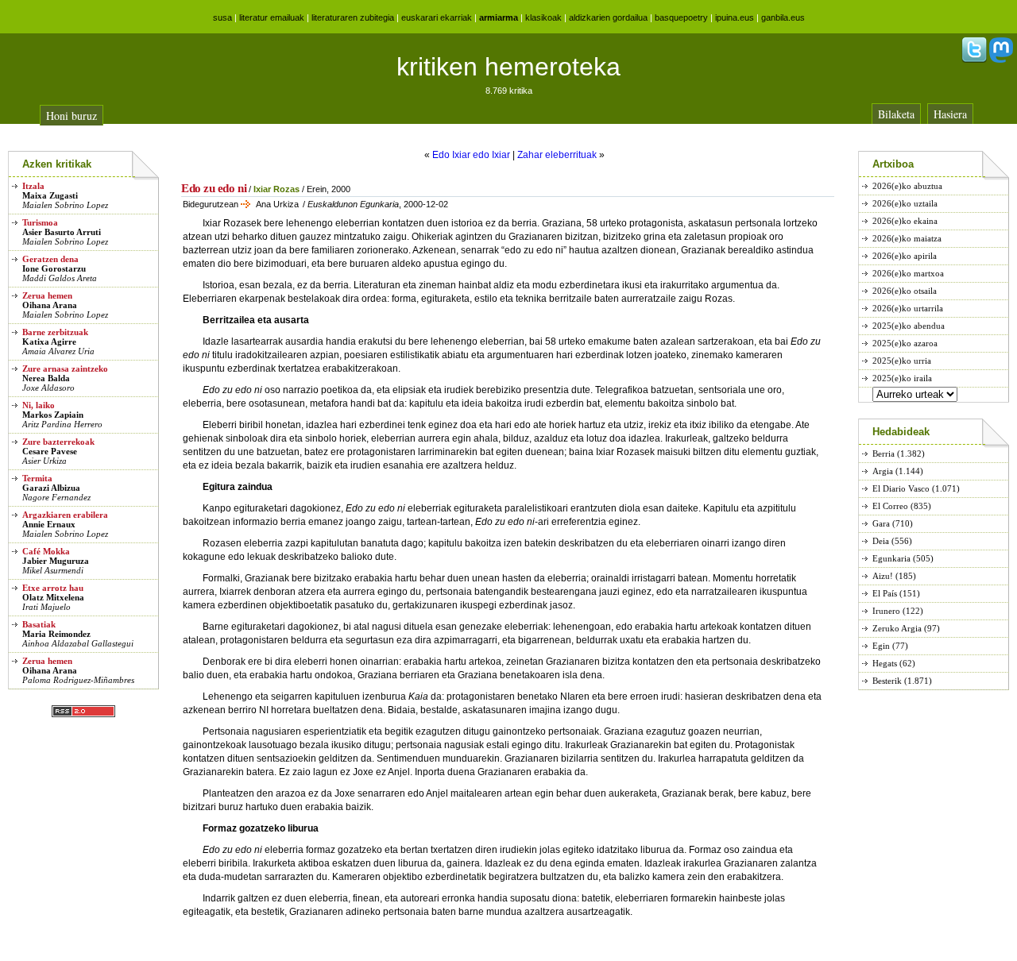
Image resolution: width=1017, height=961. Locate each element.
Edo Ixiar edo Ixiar (471, 154)
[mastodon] (1001, 59)
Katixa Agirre (49, 341)
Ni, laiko (38, 405)
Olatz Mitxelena (53, 597)
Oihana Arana (49, 305)
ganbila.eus (783, 17)
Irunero (886, 611)
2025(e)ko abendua (908, 325)
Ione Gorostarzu (54, 268)
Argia (882, 471)
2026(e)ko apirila (904, 256)
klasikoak (543, 17)
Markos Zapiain (52, 414)
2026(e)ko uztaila (905, 203)
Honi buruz (71, 115)
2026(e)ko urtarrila (907, 308)
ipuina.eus (734, 17)
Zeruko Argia (897, 628)
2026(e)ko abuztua (907, 186)
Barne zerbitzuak (55, 332)
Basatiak (39, 624)
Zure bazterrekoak (58, 441)
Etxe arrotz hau (52, 587)
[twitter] (974, 59)
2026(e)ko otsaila (904, 290)
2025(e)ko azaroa (905, 343)
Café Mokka (46, 551)
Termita (37, 478)
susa (222, 17)
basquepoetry (681, 17)
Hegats (884, 663)
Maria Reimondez (56, 634)
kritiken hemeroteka (508, 66)
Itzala (33, 186)
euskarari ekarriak (436, 17)
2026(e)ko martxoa (908, 273)
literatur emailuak (271, 17)
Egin (881, 645)
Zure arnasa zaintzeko (65, 368)
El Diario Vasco (901, 488)
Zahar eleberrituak (557, 154)
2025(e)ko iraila (902, 378)
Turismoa (40, 222)
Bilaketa (896, 114)
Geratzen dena (50, 259)
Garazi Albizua (51, 487)
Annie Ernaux (48, 524)
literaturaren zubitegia (352, 17)
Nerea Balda (46, 378)
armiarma (498, 17)
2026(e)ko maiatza (907, 238)
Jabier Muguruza (55, 560)
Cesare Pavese (49, 451)
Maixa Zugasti (50, 195)
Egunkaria (891, 558)
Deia (880, 541)
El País (884, 593)
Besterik (887, 680)
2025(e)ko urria (901, 360)
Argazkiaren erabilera (65, 514)
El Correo (890, 506)
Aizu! (882, 576)
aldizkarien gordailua (608, 17)
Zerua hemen (47, 295)
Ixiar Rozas (276, 189)
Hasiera (950, 114)
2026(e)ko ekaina (905, 221)
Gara (881, 523)
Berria (883, 453)
